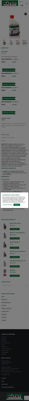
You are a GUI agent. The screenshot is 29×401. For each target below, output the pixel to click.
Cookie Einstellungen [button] (7, 204)
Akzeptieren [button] (16, 204)
